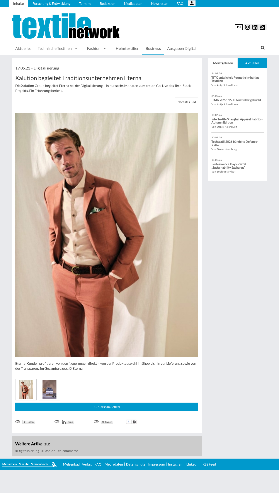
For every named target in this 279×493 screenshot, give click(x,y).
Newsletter (159, 3)
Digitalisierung (28, 451)
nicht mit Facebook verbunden (17, 421)
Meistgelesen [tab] (223, 63)
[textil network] (66, 26)
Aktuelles (23, 48)
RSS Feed (209, 464)
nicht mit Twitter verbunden (96, 421)
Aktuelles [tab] (252, 63)
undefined (57, 421)
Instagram (175, 464)
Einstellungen (134, 422)
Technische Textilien (55, 48)
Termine (85, 3)
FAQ (180, 3)
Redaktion (107, 3)
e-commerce (68, 451)
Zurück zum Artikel (107, 406)
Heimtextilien (127, 48)
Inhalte (18, 3)
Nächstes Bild (186, 102)
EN (239, 27)
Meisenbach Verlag (77, 464)
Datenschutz (135, 464)
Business (153, 48)
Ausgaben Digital (181, 48)
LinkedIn (192, 464)
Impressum (156, 464)
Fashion (93, 48)
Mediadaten (133, 3)
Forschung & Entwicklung (51, 3)
